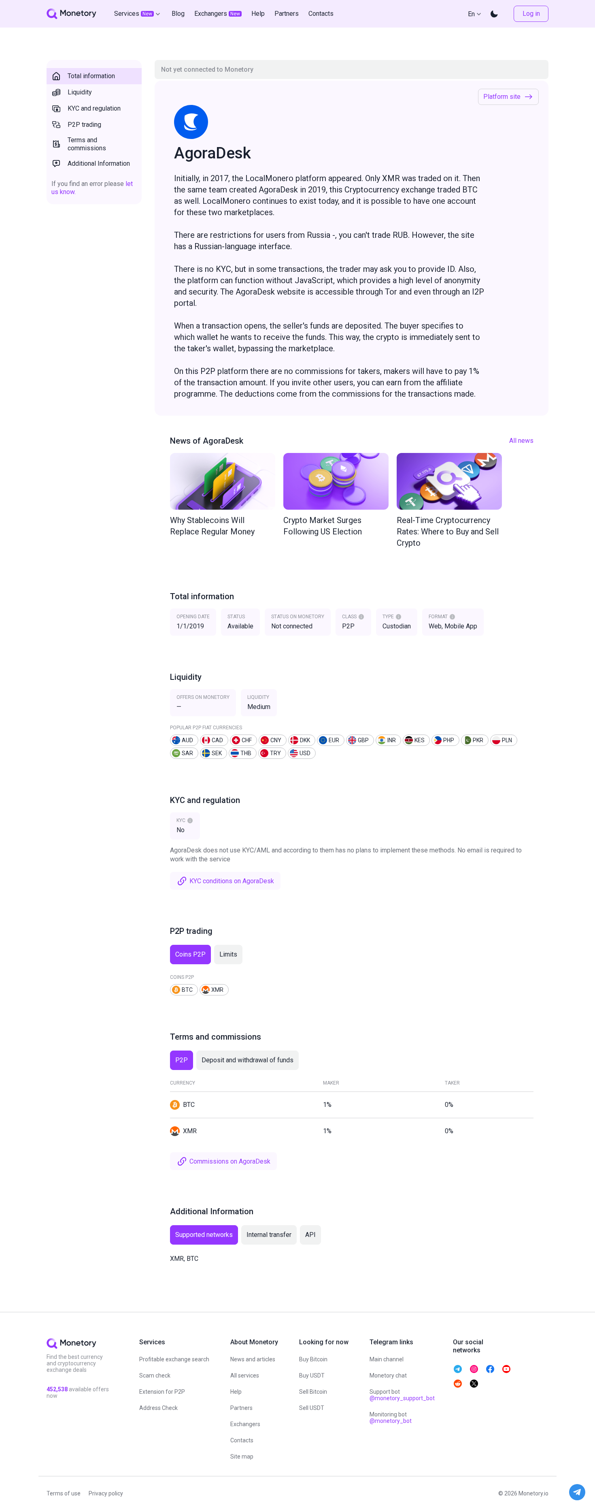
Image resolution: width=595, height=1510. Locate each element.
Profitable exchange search (174, 1359)
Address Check (158, 1408)
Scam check (154, 1375)
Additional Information (99, 163)
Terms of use (64, 1493)
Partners (241, 1408)
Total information (91, 76)
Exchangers (245, 1424)
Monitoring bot (391, 1417)
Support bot (402, 1394)
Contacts (241, 1440)
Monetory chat (388, 1375)
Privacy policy (106, 1493)
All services (244, 1375)
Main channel (387, 1359)
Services (133, 13)
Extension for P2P (162, 1391)
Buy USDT (312, 1375)
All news (521, 440)
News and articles (252, 1359)
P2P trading (84, 124)
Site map (241, 1456)
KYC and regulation (94, 108)
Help (236, 1391)
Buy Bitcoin (313, 1359)
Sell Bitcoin (313, 1391)
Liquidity (80, 92)
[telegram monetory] (458, 1369)
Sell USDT (311, 1408)
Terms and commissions (87, 144)
